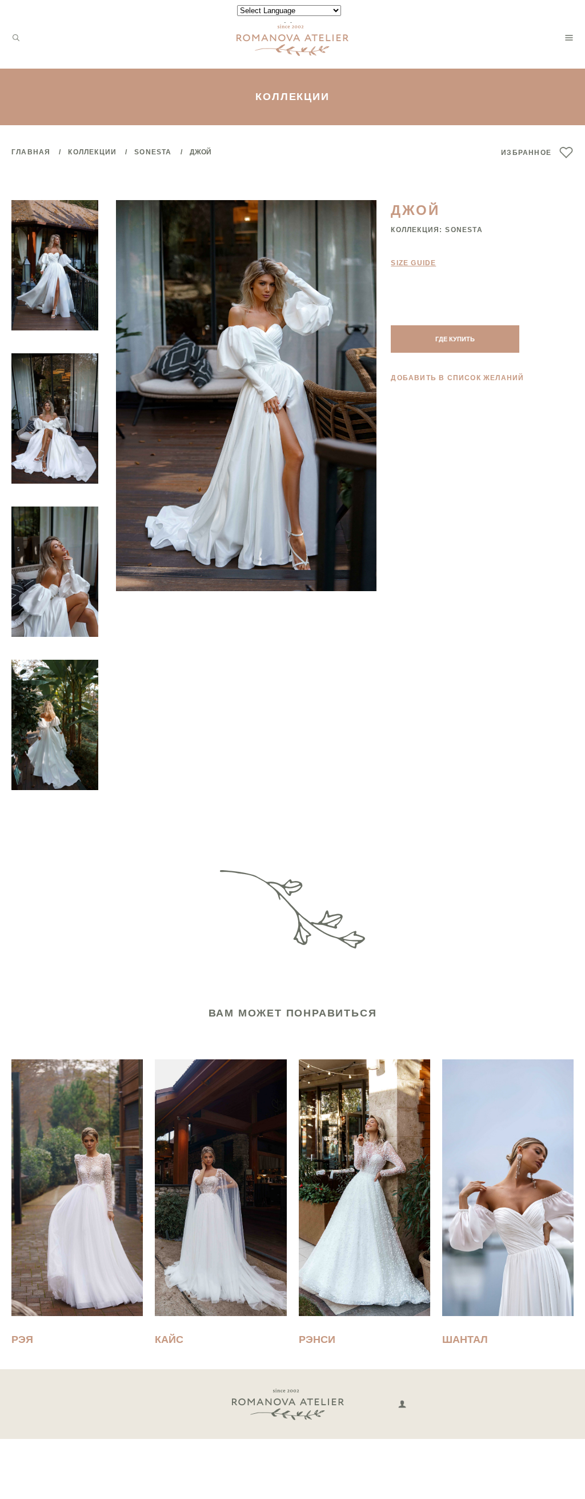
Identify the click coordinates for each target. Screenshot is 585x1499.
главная (30, 152)
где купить (455, 339)
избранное (526, 153)
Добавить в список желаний (457, 378)
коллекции (92, 152)
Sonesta (152, 152)
